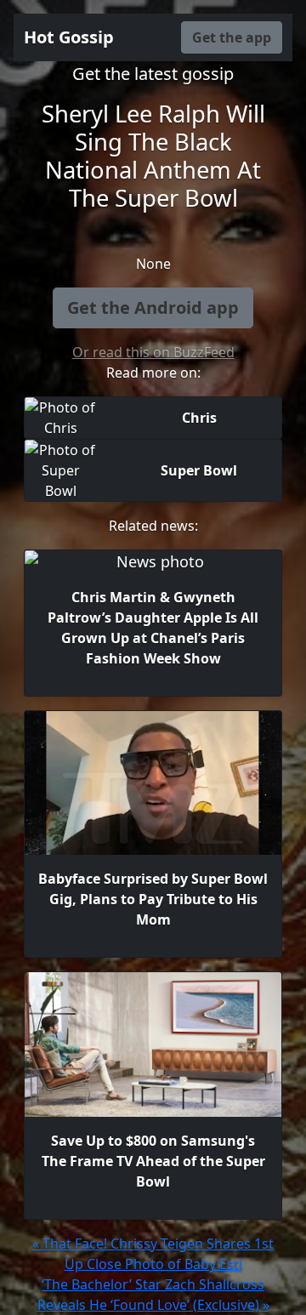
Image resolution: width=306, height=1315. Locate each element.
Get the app (231, 37)
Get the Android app (153, 307)
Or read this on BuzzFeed (153, 352)
